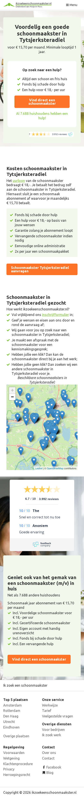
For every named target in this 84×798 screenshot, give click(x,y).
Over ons (49, 753)
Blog (49, 772)
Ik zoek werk (51, 735)
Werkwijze (50, 705)
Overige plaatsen (16, 736)
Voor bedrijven (53, 730)
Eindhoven (11, 727)
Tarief (46, 710)
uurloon (19, 181)
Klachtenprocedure (18, 764)
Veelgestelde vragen (57, 716)
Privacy (8, 769)
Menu (73, 5)
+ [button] (12, 390)
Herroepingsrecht (16, 775)
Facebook (53, 767)
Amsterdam (12, 705)
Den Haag (10, 716)
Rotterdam (11, 710)
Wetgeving (11, 758)
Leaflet (38, 468)
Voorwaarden (14, 753)
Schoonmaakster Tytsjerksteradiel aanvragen (40, 269)
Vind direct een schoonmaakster (42, 101)
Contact (48, 758)
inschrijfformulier (55, 315)
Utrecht (9, 722)
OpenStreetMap (55, 468)
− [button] (12, 397)
